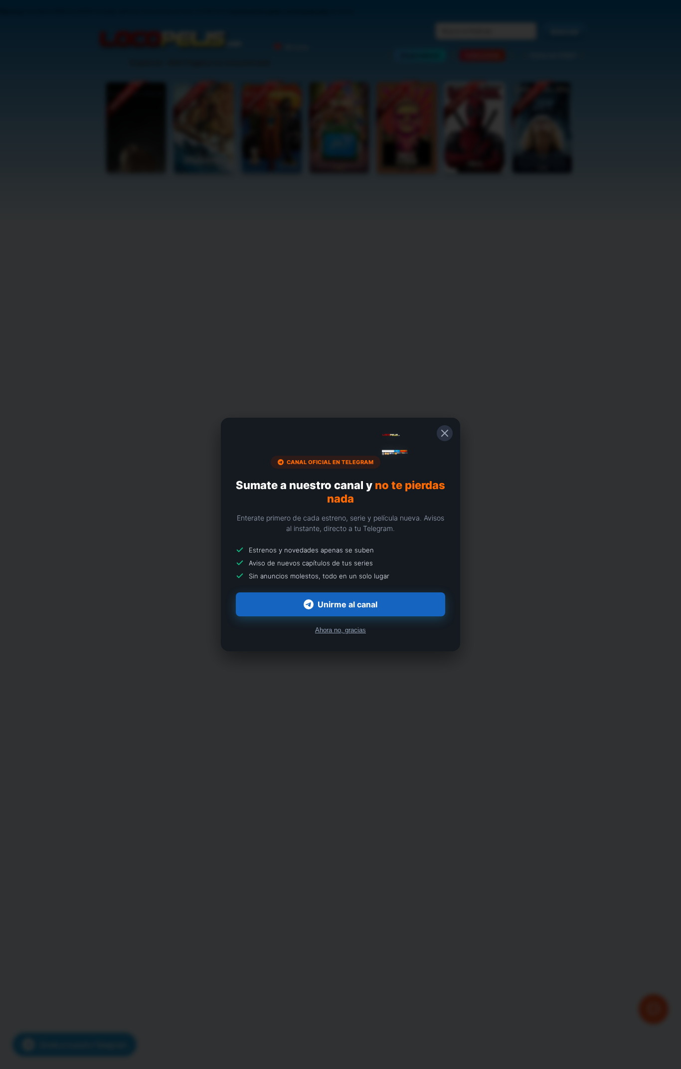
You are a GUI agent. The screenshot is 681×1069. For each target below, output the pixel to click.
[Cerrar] (445, 433)
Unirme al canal (347, 604)
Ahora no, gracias (340, 630)
